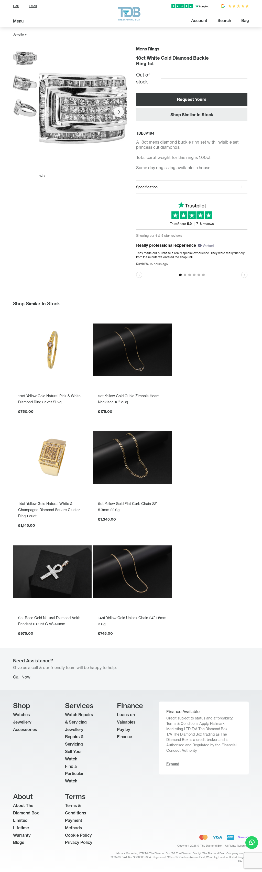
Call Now (21, 677)
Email (33, 6)
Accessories (25, 729)
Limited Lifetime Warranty (22, 828)
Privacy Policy (78, 842)
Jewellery (20, 34)
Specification (147, 187)
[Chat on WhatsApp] (251, 842)
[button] (119, 112)
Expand (172, 764)
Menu (18, 21)
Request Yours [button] (191, 99)
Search (224, 20)
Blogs (18, 842)
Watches (21, 714)
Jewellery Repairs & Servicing (74, 737)
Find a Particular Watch (74, 774)
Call (16, 6)
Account (199, 20)
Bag (245, 20)
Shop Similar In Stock (191, 114)
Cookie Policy (78, 835)
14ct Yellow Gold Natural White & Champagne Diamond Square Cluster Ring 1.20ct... (49, 509)
